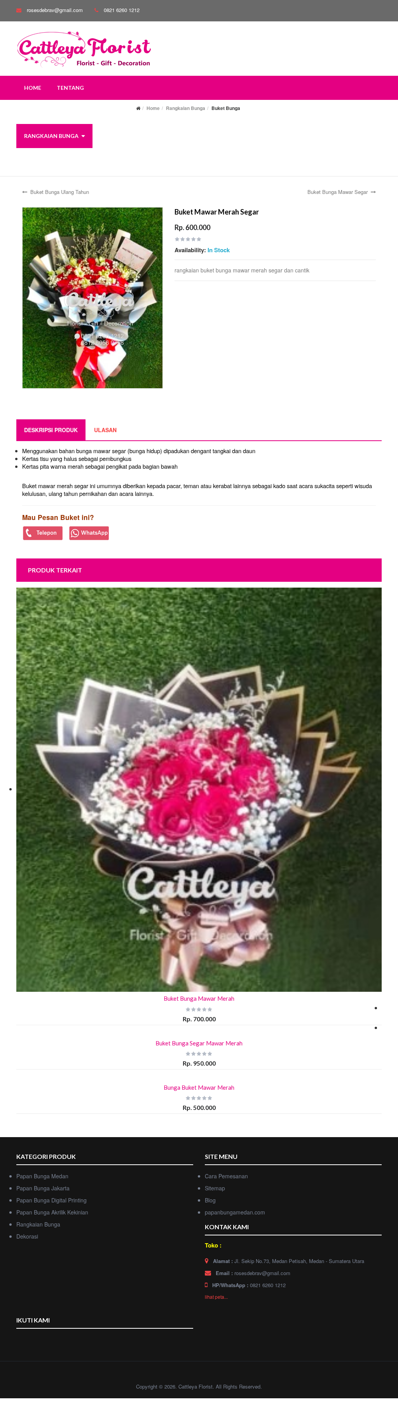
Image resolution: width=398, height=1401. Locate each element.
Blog (210, 1200)
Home (32, 87)
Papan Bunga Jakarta (43, 1188)
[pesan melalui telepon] (43, 532)
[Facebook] (23, 1341)
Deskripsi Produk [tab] (51, 430)
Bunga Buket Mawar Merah (199, 1087)
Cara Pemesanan (226, 1176)
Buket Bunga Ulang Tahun (59, 191)
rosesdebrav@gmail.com (55, 10)
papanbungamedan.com (235, 1212)
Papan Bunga (43, 111)
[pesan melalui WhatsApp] (89, 532)
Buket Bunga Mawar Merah (199, 998)
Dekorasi (38, 160)
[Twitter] (37, 1341)
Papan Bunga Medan (42, 1176)
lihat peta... (216, 1296)
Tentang (70, 87)
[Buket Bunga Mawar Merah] (199, 790)
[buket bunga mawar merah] (92, 297)
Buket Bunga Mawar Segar (337, 191)
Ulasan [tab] (105, 430)
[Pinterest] (67, 1341)
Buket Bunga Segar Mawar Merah (199, 1043)
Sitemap (215, 1188)
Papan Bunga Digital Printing (51, 1200)
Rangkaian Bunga (51, 136)
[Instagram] (52, 1341)
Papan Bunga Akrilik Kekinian (52, 1212)
